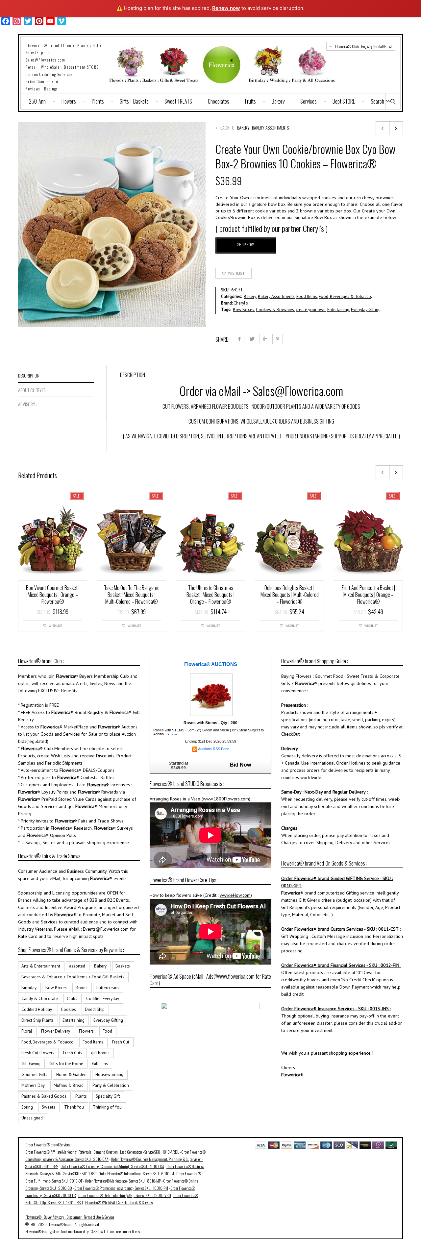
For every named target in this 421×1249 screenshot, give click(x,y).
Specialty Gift (108, 1096)
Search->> (380, 101)
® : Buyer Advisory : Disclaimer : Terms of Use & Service (69, 1217)
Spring (27, 1107)
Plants (98, 101)
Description (28, 375)
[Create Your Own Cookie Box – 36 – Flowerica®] (382, 128)
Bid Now (240, 765)
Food (107, 1031)
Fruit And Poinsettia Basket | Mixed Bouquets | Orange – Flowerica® (368, 594)
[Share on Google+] (265, 339)
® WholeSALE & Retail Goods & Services (119, 1202)
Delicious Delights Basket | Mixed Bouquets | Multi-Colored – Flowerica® (289, 594)
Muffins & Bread (69, 1085)
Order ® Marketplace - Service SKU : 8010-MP (123, 1181)
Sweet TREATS (178, 101)
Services (308, 101)
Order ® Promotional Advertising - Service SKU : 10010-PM (121, 1188)
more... (175, 734)
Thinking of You (107, 1107)
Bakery (278, 101)
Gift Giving (30, 1063)
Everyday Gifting (366, 309)
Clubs (72, 998)
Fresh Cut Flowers (37, 1053)
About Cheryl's (31, 389)
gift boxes (100, 1053)
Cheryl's (241, 303)
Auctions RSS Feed (213, 749)
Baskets (122, 966)
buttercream (107, 988)
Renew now (226, 8)
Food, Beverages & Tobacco (345, 296)
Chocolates (218, 101)
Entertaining (338, 309)
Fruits (250, 101)
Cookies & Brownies (275, 309)
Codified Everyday (102, 998)
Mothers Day (33, 1085)
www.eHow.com (235, 895)
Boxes (81, 988)
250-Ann (37, 101)
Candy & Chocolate (39, 998)
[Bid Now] (211, 694)
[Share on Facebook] (239, 339)
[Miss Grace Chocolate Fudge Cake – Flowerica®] (396, 128)
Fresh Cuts (72, 1053)
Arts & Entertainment (40, 966)
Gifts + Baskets (134, 101)
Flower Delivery (55, 1031)
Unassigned (32, 1118)
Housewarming (109, 1074)
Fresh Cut (120, 1042)
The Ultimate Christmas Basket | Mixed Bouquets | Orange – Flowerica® (210, 594)
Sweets (48, 1107)
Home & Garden (71, 1074)
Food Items (306, 296)
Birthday (29, 988)
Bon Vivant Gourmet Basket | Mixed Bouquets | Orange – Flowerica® (53, 594)
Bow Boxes (243, 309)
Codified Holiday (36, 1009)
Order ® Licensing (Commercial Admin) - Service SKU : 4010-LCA (112, 1166)
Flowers (69, 101)
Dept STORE (344, 101)
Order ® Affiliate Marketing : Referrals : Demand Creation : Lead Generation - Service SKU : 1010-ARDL (102, 1152)
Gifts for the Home (66, 1063)
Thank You (74, 1107)
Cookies (68, 1009)
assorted (77, 966)
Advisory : (27, 404)
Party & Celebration (110, 1085)
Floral (26, 1031)
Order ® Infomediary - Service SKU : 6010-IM (136, 1173)
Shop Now (245, 244)
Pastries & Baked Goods (43, 1096)
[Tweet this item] (252, 339)
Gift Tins (100, 1063)
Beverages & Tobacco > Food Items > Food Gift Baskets (72, 977)
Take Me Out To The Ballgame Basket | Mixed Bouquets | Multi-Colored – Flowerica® (132, 594)
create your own (311, 309)
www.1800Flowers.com (226, 799)
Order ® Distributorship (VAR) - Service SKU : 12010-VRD (124, 1195)
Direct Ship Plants (37, 1020)
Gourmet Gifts (34, 1074)
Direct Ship (95, 1009)
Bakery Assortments (270, 127)
